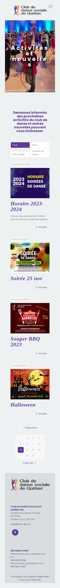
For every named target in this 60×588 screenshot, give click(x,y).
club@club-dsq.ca (20, 524)
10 (27, 449)
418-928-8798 (18, 560)
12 (39, 449)
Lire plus (42, 227)
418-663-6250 (18, 566)
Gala (34, 145)
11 (33, 449)
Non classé (18, 154)
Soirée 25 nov (26, 278)
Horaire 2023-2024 (27, 206)
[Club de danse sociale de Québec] (30, 10)
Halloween (23, 405)
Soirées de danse (38, 153)
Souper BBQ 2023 (25, 341)
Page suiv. (28, 462)
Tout (14, 145)
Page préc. (32, 427)
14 (33, 455)
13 (27, 455)
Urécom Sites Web (38, 576)
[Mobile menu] (50, 7)
